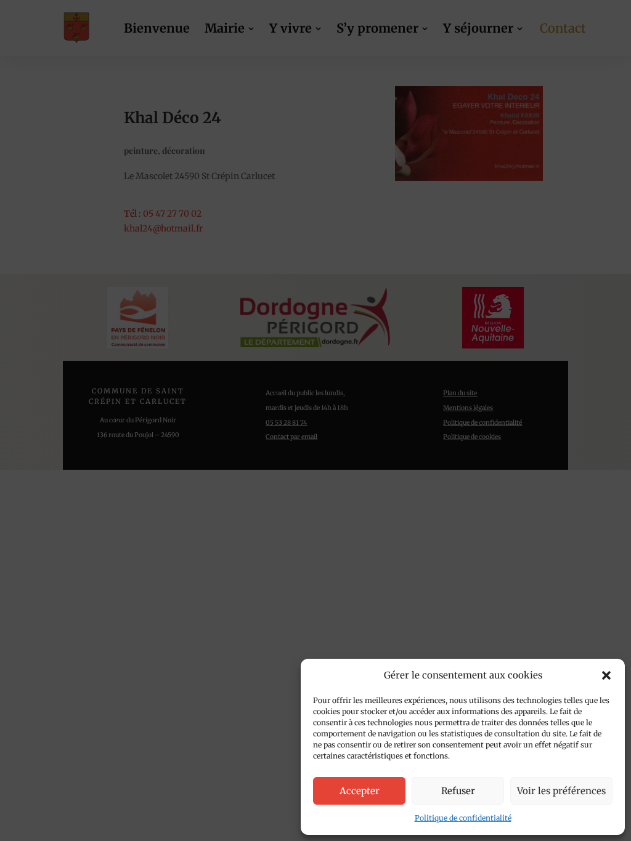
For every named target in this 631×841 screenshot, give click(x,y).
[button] (606, 675)
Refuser (458, 791)
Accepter (360, 791)
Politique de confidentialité (463, 818)
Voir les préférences (561, 791)
